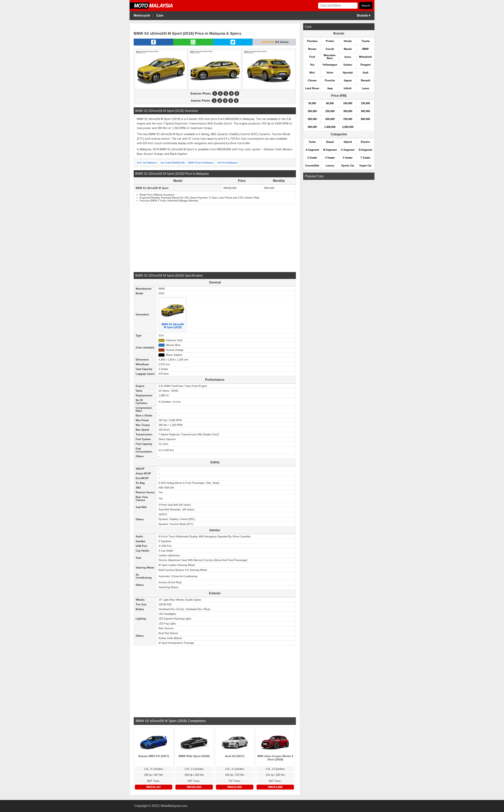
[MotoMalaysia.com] (154, 8)
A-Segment (312, 149)
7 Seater (365, 157)
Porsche (330, 80)
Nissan (312, 48)
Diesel (330, 141)
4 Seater (330, 157)
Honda (348, 41)
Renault (365, 80)
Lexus (365, 88)
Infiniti (348, 88)
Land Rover (312, 88)
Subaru (347, 64)
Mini (312, 72)
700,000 (347, 119)
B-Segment (330, 149)
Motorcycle (142, 15)
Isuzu (347, 56)
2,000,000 (347, 126)
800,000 (365, 119)
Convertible (312, 165)
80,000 (330, 103)
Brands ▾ (363, 15)
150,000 (365, 103)
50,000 (312, 103)
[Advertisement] (215, 237)
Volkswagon (329, 64)
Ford (312, 56)
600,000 (329, 119)
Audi (365, 72)
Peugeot (365, 64)
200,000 (312, 111)
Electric (365, 141)
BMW (365, 48)
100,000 (347, 103)
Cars (159, 15)
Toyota (365, 41)
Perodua (312, 41)
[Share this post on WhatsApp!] (193, 44)
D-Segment (365, 149)
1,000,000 (329, 126)
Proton (330, 41)
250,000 (329, 111)
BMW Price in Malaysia (201, 162)
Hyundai (348, 72)
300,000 (347, 111)
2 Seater (312, 157)
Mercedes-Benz (330, 57)
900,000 (312, 126)
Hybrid (348, 141)
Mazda (348, 48)
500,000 (312, 119)
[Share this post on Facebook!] (153, 44)
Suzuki (330, 48)
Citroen (312, 80)
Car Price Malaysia (227, 162)
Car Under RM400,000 (172, 162)
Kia (312, 64)
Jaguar (348, 80)
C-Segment (347, 149)
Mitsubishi (365, 56)
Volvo (329, 72)
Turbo (312, 141)
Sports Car (347, 165)
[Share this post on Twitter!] (233, 44)
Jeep (330, 88)
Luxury (330, 165)
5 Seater (348, 157)
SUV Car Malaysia (147, 162)
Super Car (365, 165)
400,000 (365, 111)
